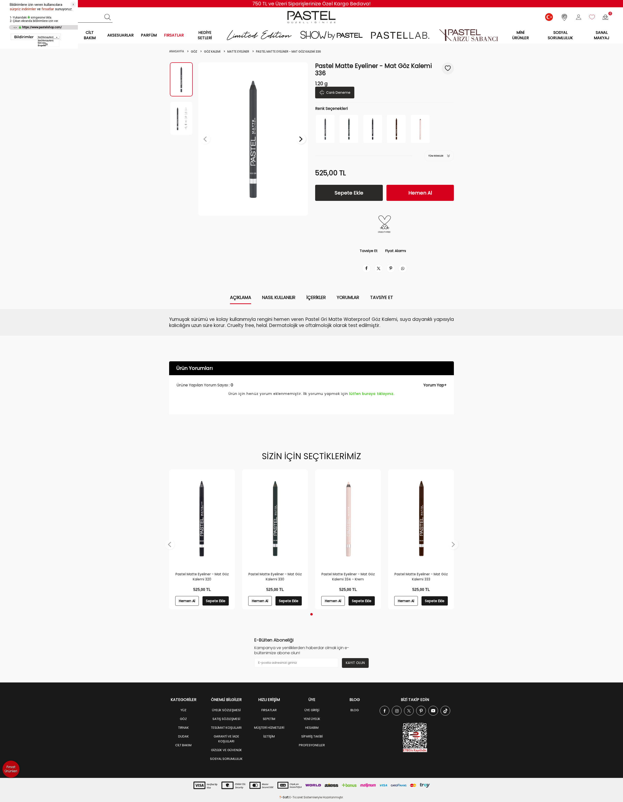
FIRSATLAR (174, 35)
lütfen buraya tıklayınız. (371, 393)
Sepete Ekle (349, 192)
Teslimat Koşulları (226, 727)
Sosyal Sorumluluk (560, 35)
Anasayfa (176, 51)
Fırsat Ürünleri (11, 769)
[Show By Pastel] (331, 35)
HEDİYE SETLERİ (205, 35)
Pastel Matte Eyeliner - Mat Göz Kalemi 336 (288, 51)
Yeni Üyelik (312, 719)
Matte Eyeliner (238, 51)
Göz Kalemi (212, 51)
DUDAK (183, 736)
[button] (205, 139)
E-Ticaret (296, 797)
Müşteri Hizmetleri (269, 727)
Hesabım (312, 727)
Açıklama (240, 297)
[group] (253, 139)
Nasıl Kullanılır (278, 297)
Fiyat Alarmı (395, 250)
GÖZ (194, 51)
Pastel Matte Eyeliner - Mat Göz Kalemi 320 (202, 577)
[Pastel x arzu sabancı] (468, 35)
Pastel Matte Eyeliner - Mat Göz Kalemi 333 (421, 577)
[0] (605, 17)
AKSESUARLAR (120, 35)
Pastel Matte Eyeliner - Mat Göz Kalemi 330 (275, 577)
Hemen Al (420, 192)
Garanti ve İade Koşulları (226, 739)
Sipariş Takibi (312, 736)
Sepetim (269, 719)
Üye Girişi (311, 710)
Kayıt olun (355, 662)
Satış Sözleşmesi (226, 719)
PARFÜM (149, 35)
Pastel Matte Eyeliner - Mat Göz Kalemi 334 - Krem (348, 577)
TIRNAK (183, 727)
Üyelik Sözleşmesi (226, 710)
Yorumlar (348, 297)
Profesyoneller (312, 745)
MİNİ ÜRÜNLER (520, 35)
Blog (354, 710)
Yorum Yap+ (435, 385)
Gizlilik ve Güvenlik (226, 750)
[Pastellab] (400, 35)
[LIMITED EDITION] (259, 35)
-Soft (284, 797)
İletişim (269, 736)
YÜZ (183, 710)
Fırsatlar (269, 710)
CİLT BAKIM (90, 35)
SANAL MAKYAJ (601, 35)
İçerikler (316, 297)
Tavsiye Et (369, 250)
